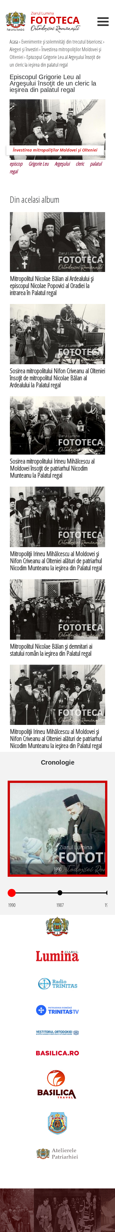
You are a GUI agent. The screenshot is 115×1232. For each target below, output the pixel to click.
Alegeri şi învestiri (24, 49)
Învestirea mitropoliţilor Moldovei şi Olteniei (55, 150)
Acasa (14, 41)
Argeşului (62, 163)
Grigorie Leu (38, 163)
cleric (80, 163)
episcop (16, 163)
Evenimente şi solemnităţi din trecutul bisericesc (61, 41)
